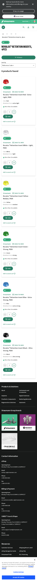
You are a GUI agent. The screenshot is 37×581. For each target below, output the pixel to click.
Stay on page (18, 11)
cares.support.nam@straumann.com (12, 530)
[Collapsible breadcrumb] (11, 33)
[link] (3, 34)
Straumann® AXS (7, 555)
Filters (19, 57)
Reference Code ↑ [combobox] (8, 65)
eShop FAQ (22, 551)
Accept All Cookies (18, 577)
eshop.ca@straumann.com (9, 472)
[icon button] (33, 4)
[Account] (28, 27)
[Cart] (33, 27)
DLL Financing (23, 555)
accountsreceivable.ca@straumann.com (13, 500)
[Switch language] (34, 21)
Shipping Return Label (26, 548)
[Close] (35, 560)
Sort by (4, 63)
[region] (18, 569)
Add (9, 116)
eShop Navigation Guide (9, 551)
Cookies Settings (18, 572)
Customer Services (7, 548)
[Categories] (3, 27)
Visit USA (19, 16)
